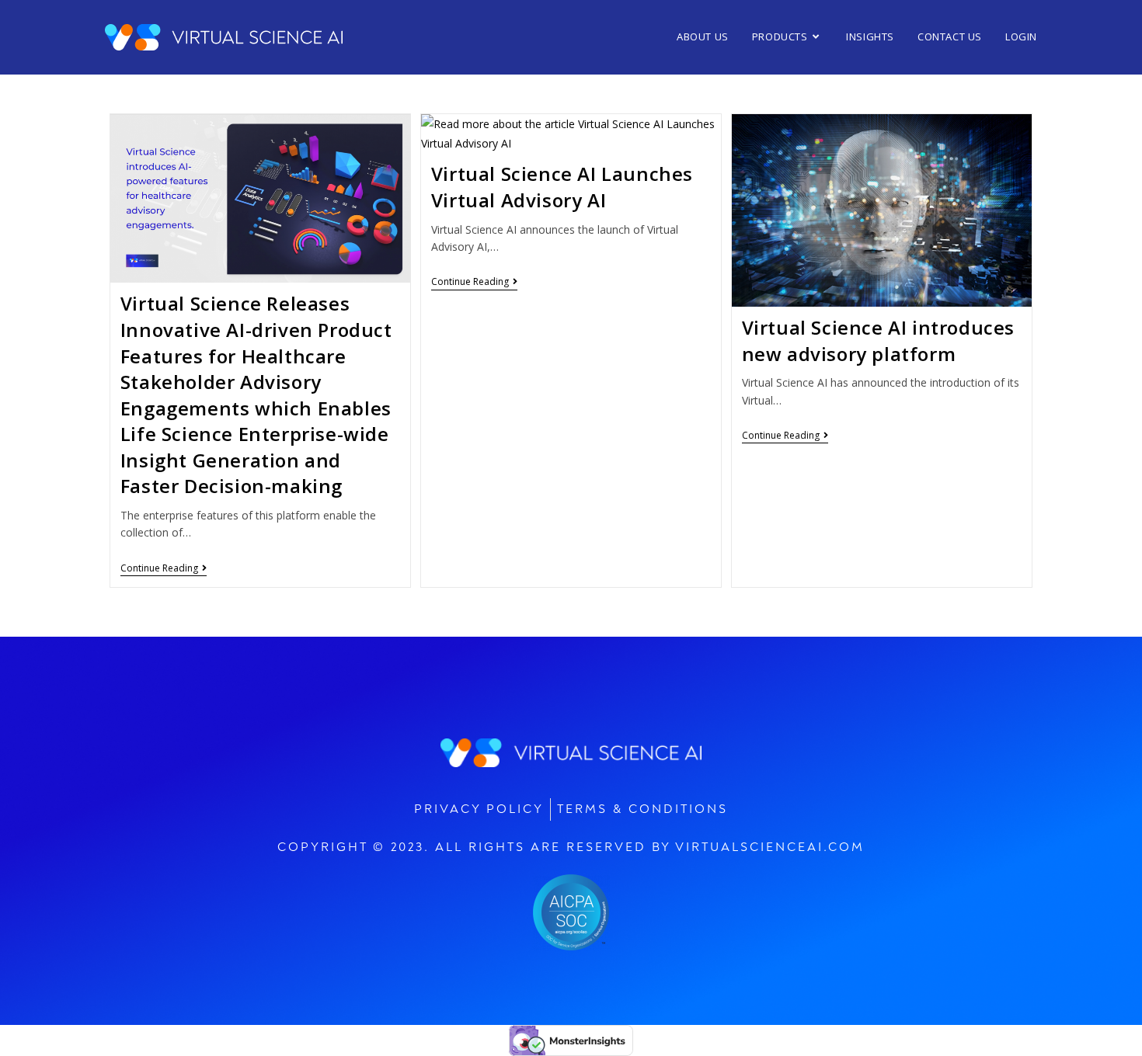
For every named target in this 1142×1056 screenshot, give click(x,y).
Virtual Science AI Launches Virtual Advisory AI (562, 187)
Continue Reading (163, 569)
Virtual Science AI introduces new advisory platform (878, 340)
